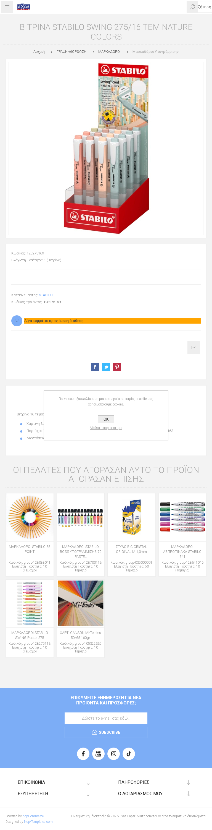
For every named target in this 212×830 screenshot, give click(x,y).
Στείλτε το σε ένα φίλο (193, 347)
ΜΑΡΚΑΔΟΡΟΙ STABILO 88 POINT (29, 549)
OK (106, 419)
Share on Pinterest (117, 367)
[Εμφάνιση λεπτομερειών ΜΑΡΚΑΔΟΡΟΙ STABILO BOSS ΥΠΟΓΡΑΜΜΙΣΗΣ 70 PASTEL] (81, 517)
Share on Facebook (95, 367)
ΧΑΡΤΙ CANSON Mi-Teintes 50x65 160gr (80, 635)
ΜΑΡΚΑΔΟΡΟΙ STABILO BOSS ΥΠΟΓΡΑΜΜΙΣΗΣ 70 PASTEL (80, 552)
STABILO (46, 295)
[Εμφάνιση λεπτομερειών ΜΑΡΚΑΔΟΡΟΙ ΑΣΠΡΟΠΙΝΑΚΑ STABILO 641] (182, 517)
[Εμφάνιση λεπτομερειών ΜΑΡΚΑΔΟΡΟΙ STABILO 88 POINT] (30, 517)
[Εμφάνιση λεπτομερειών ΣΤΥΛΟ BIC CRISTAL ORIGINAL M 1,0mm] (131, 517)
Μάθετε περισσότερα (106, 428)
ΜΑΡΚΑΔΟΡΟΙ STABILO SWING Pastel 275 (29, 635)
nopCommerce (33, 816)
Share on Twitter (106, 367)
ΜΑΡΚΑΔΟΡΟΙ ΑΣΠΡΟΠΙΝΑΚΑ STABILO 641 (182, 552)
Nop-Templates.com (38, 822)
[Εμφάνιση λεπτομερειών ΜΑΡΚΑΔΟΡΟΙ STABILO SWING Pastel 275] (30, 604)
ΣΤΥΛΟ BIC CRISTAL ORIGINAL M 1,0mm (131, 549)
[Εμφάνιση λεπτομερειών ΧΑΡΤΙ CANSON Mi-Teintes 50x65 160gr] (81, 604)
